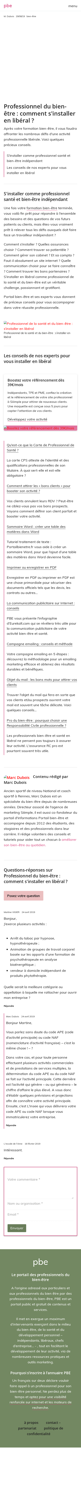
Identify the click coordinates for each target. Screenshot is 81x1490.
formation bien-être (42, 208)
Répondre (9, 1005)
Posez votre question (23, 896)
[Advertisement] (40, 60)
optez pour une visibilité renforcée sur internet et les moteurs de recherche (41, 1402)
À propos (31, 1422)
